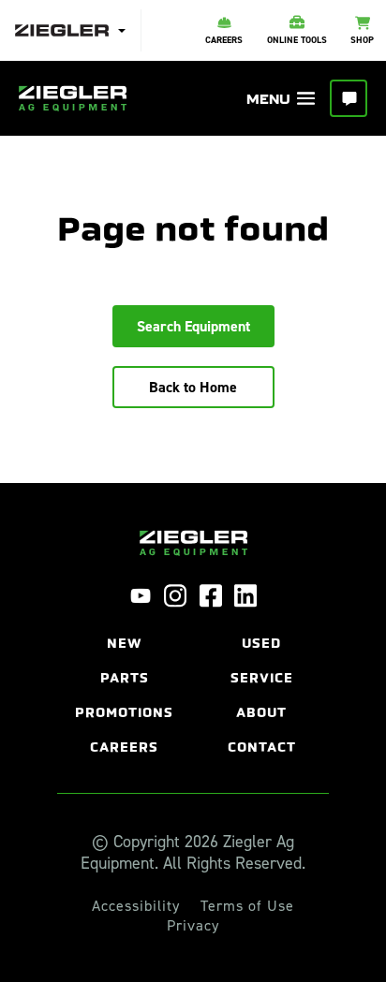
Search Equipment (193, 326)
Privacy (193, 925)
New (124, 644)
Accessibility (136, 906)
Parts (124, 678)
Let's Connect (348, 98)
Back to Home (193, 387)
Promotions (124, 713)
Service (261, 678)
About (261, 713)
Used (261, 644)
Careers (124, 747)
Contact (262, 747)
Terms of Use (247, 906)
